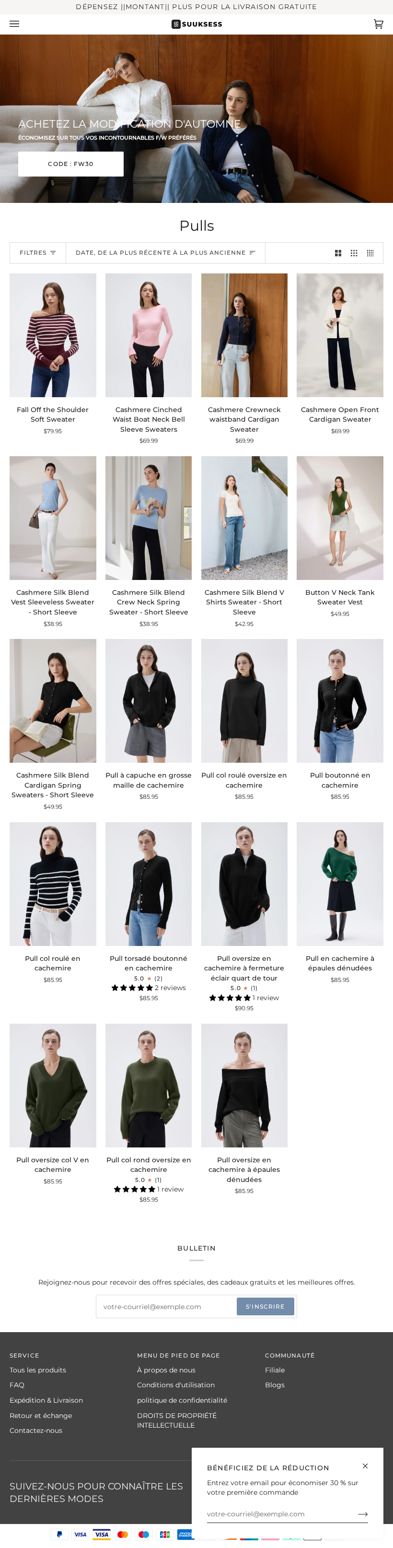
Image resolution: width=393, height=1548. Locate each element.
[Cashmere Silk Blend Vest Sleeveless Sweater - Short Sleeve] (53, 518)
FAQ (17, 1385)
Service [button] (24, 1355)
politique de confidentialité (182, 1400)
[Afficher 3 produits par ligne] (354, 253)
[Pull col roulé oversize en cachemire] (244, 701)
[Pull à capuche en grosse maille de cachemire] (148, 701)
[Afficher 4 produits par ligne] (372, 253)
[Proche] (369, 1462)
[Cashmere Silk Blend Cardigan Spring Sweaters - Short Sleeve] (53, 701)
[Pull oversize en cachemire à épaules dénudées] (244, 1085)
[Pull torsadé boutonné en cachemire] (148, 884)
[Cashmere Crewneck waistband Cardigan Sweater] (244, 335)
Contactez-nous (36, 1430)
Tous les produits (38, 1370)
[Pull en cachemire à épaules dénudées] (340, 884)
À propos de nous (166, 1370)
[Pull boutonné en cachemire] (340, 701)
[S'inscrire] (355, 1514)
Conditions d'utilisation (176, 1385)
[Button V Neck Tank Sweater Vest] (340, 518)
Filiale (275, 1370)
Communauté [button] (290, 1355)
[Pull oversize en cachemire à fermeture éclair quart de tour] (244, 884)
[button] (133, 988)
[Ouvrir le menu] (24, 24)
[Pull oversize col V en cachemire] (53, 1085)
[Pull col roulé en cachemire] (53, 884)
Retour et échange (41, 1415)
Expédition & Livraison (46, 1400)
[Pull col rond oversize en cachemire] (148, 1085)
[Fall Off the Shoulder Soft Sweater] (53, 335)
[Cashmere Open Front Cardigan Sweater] (340, 335)
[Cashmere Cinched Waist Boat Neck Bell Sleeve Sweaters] (148, 335)
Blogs (275, 1385)
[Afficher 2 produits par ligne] (338, 253)
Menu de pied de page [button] (178, 1355)
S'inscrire (265, 1306)
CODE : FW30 (70, 163)
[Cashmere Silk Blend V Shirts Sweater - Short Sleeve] (244, 518)
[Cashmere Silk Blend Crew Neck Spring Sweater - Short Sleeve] (148, 518)
